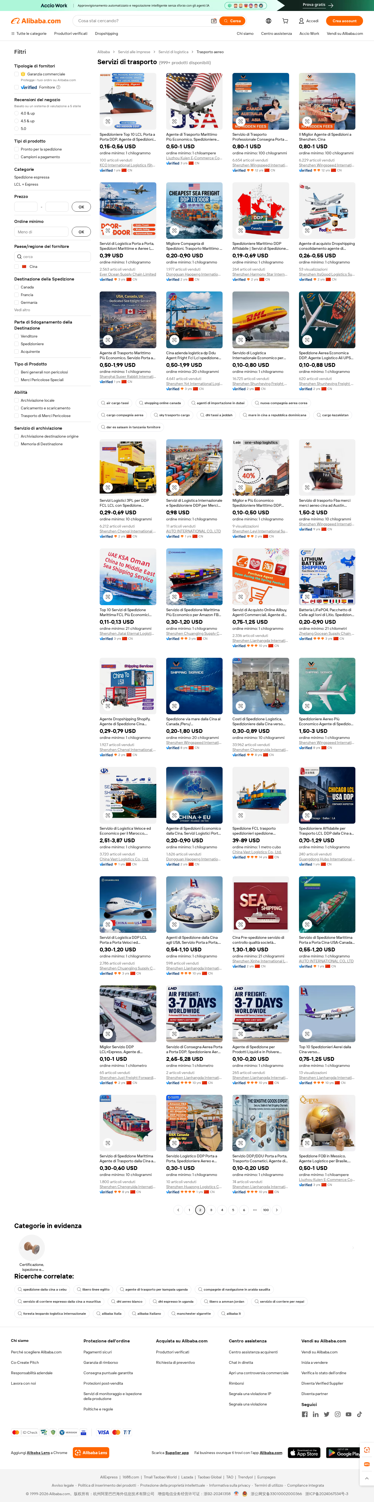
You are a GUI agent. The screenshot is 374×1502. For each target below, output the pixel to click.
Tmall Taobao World (160, 1477)
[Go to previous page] (178, 1210)
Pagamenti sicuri (98, 1352)
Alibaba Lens (38, 1452)
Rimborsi (236, 1383)
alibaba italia (112, 1314)
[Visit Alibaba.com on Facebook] (304, 1414)
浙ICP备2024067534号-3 (326, 1494)
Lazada (187, 1477)
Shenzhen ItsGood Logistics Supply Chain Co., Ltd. (327, 274)
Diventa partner (314, 1394)
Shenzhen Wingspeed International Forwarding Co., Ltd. (260, 165)
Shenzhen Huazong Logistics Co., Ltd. (194, 1186)
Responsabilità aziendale (32, 1373)
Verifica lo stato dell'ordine (323, 1373)
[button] (214, 21)
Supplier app (177, 1452)
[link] (367, 1450)
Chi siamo (19, 1340)
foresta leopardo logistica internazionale (54, 1314)
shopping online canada (163, 403)
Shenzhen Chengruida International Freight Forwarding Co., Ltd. (260, 749)
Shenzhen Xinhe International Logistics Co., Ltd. (260, 961)
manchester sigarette (194, 1314)
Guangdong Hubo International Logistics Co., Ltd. (327, 859)
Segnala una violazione (248, 1404)
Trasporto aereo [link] (210, 52)
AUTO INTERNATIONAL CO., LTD (193, 531)
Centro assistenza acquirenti (253, 1352)
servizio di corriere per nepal (282, 1301)
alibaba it (234, 1314)
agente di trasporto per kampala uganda (156, 1289)
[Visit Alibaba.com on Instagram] (337, 1414)
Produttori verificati (172, 1352)
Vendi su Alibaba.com (319, 1352)
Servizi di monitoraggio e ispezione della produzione (113, 1396)
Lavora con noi (23, 1383)
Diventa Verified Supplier (322, 1383)
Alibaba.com (271, 1452)
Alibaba (103, 52)
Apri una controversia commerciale (259, 1373)
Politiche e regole (98, 1409)
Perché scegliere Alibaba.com (36, 1352)
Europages (266, 1477)
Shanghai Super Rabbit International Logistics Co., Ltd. (128, 376)
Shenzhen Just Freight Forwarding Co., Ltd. (128, 1077)
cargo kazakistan (335, 415)
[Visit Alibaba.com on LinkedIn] (315, 1414)
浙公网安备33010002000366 (276, 1494)
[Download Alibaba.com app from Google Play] (344, 1452)
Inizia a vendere (314, 1362)
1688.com (130, 1477)
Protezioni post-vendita (103, 1383)
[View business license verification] (236, 1494)
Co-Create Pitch (25, 1362)
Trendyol (245, 1477)
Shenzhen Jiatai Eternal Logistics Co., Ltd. (128, 633)
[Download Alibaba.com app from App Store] (304, 1452)
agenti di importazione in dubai (220, 403)
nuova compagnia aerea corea (283, 403)
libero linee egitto (96, 1289)
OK (81, 207)
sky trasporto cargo (174, 415)
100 (266, 1210)
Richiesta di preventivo (175, 1362)
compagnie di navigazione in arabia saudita (237, 1289)
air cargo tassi (118, 403)
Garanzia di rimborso (101, 1362)
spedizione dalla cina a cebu (45, 1289)
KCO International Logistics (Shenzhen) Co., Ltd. (128, 165)
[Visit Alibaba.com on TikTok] (359, 1414)
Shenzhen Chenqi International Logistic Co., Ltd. (128, 531)
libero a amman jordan (226, 1301)
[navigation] (52, 631)
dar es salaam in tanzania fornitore (133, 427)
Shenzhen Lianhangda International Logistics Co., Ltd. (260, 640)
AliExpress (109, 1477)
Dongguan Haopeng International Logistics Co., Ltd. (194, 274)
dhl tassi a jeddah (219, 415)
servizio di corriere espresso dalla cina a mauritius (62, 1301)
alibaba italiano (149, 1314)
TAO (229, 1477)
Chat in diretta (241, 1362)
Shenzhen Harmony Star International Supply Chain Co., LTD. (260, 274)
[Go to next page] (277, 1210)
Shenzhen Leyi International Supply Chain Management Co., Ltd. (260, 531)
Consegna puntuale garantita (108, 1373)
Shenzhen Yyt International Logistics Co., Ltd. (194, 383)
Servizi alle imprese (134, 52)
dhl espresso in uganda (176, 1301)
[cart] (286, 21)
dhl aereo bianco (129, 1301)
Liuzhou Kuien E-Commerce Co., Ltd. (194, 158)
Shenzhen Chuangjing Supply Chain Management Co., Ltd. (194, 633)
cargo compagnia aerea (125, 415)
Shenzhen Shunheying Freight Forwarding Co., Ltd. (260, 383)
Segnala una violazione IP (250, 1394)
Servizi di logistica (173, 52)
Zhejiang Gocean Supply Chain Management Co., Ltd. (327, 633)
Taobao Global (209, 1477)
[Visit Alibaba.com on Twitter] (326, 1414)
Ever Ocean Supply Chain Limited (128, 274)
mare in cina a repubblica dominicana (277, 415)
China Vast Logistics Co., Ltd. (124, 859)
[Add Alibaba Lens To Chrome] (91, 1452)
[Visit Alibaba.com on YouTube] (348, 1414)
